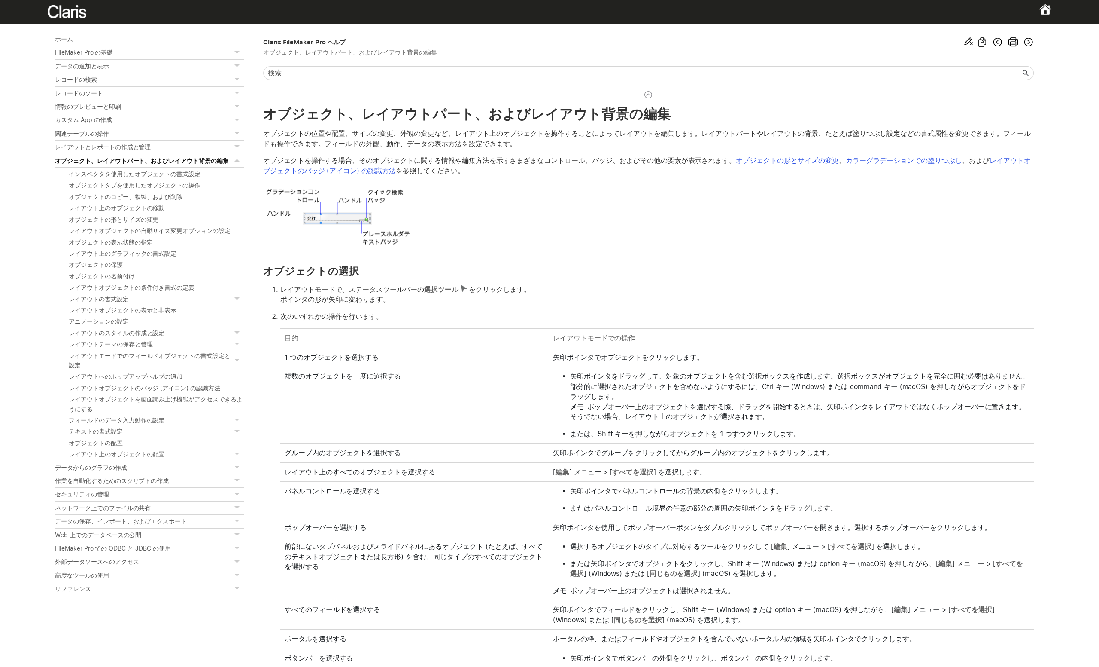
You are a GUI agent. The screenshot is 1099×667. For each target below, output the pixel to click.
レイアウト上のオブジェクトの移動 (116, 208)
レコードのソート (79, 93)
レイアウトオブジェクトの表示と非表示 (122, 310)
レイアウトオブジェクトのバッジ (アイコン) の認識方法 (144, 388)
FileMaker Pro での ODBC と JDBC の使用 (113, 548)
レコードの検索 (76, 79)
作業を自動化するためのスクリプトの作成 (112, 480)
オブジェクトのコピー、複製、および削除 (125, 196)
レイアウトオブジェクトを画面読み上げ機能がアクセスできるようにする (156, 404)
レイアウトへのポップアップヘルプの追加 (125, 376)
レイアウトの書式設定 (99, 299)
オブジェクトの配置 (96, 443)
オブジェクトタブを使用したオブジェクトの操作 (134, 185)
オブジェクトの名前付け (102, 276)
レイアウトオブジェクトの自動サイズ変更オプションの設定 (150, 230)
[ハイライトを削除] (968, 42)
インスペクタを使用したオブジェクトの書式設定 (134, 174)
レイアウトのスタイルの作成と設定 (116, 333)
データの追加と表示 (82, 66)
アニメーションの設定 (99, 321)
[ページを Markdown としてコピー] (982, 42)
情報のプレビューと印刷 (88, 106)
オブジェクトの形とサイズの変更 (113, 219)
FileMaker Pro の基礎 (84, 52)
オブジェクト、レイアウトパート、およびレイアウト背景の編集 (142, 160)
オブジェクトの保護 (96, 264)
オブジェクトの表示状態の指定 (110, 242)
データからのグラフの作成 (91, 467)
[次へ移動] (1028, 42)
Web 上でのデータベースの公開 (98, 535)
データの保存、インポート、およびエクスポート (121, 521)
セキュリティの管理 (82, 494)
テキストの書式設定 (96, 431)
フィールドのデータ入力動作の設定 (116, 420)
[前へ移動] (998, 42)
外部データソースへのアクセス (97, 561)
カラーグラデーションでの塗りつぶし (904, 160)
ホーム (64, 39)
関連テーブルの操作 (82, 133)
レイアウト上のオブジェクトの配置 (116, 454)
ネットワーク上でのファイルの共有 (103, 508)
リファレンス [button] (73, 588)
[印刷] (1013, 42)
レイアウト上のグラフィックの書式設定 (122, 253)
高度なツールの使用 (82, 575)
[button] (238, 52)
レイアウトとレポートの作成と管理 (103, 147)
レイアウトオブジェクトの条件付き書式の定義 (131, 287)
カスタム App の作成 (83, 119)
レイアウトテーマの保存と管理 (110, 344)
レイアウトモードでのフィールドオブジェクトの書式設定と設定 (150, 360)
